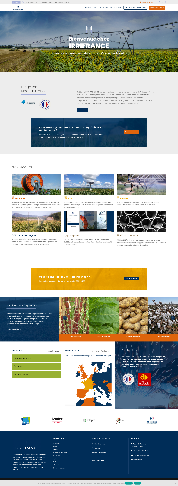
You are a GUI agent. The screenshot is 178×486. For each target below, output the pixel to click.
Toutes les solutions (13, 329)
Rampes (124, 198)
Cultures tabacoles (104, 337)
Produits (97, 7)
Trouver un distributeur (100, 351)
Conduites (56, 456)
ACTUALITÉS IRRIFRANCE (22, 358)
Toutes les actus (53, 351)
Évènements (96, 448)
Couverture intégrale (26, 235)
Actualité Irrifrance (99, 453)
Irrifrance (89, 7)
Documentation (98, 461)
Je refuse (137, 483)
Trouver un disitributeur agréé (135, 7)
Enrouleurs (20, 198)
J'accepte (128, 483)
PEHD (54, 462)
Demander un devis (157, 7)
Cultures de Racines (133, 337)
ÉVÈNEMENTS (18, 366)
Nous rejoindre (136, 460)
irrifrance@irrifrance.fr (142, 455)
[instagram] (165, 2)
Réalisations (107, 7)
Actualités (118, 7)
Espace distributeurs (148, 2)
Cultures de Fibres (163, 337)
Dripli (54, 459)
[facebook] (159, 2)
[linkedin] (162, 2)
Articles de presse (98, 444)
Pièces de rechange (129, 235)
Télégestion (74, 236)
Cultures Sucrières (74, 337)
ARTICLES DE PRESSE (21, 374)
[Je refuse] (176, 483)
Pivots (71, 198)
